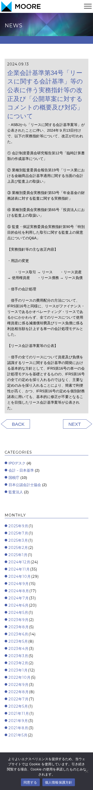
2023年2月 (18, 663)
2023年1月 (18, 670)
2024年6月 (19, 605)
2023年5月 (18, 641)
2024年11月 (19, 569)
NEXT (74, 424)
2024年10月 (20, 576)
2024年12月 (19, 562)
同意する (30, 782)
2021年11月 (19, 713)
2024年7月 (19, 598)
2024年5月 (18, 612)
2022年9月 (19, 684)
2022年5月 (18, 706)
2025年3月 (18, 540)
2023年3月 (18, 655)
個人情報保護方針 (58, 782)
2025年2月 (18, 547)
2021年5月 (18, 735)
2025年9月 (18, 526)
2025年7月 (18, 533)
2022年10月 (20, 677)
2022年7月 (19, 699)
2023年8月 (19, 627)
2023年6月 (18, 634)
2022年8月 (19, 692)
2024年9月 (19, 583)
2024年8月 (19, 591)
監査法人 (16, 492)
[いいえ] (86, 771)
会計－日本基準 (21, 470)
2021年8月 (18, 728)
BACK (18, 424)
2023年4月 (19, 648)
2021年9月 (18, 720)
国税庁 (14, 477)
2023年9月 (19, 619)
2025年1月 (18, 555)
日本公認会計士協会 (25, 485)
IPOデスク (17, 463)
